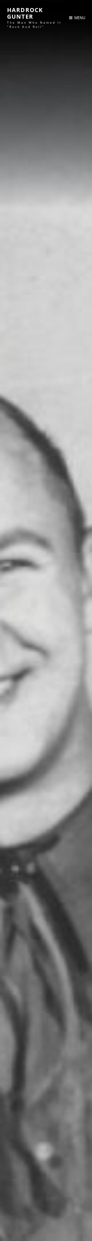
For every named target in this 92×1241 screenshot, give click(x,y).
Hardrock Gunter (25, 13)
